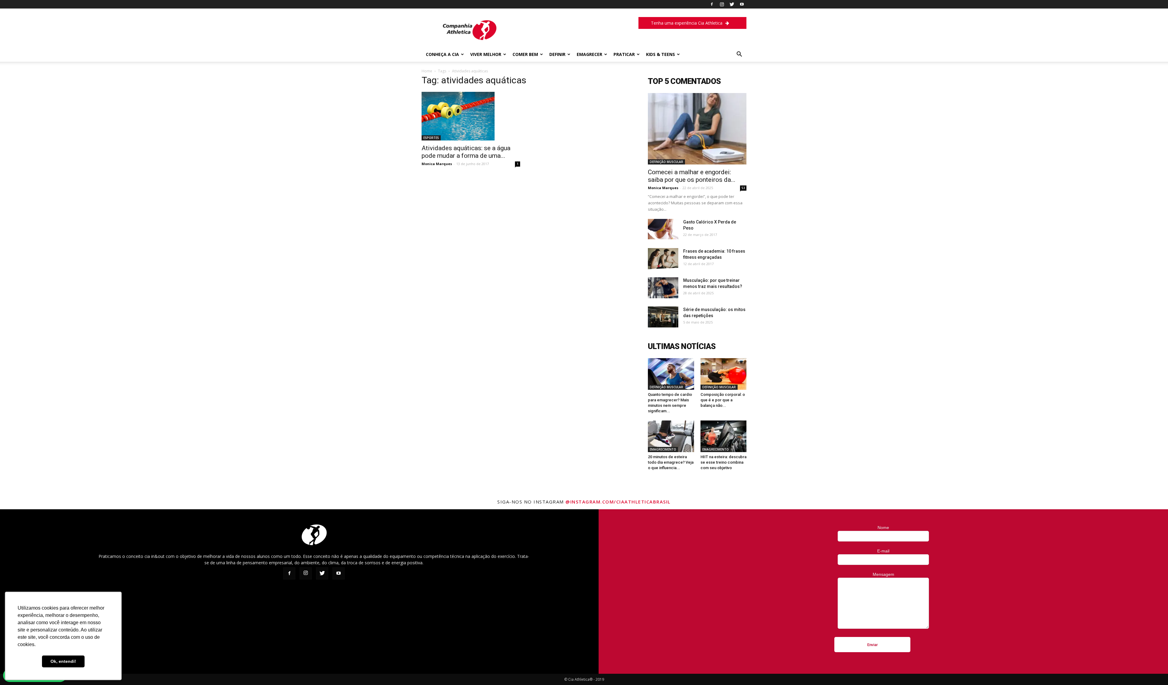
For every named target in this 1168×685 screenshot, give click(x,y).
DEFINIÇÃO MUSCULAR (666, 162)
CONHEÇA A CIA (442, 54)
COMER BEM (525, 54)
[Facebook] (711, 4)
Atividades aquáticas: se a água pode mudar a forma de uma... (466, 151)
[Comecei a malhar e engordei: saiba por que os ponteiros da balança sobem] (697, 128)
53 (743, 188)
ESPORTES (431, 138)
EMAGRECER (589, 54)
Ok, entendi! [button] (63, 661)
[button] (739, 55)
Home (427, 71)
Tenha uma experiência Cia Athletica (686, 23)
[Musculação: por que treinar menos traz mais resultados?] (663, 287)
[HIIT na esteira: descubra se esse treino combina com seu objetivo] (723, 436)
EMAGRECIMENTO (663, 449)
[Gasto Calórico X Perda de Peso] (663, 229)
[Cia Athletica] (469, 41)
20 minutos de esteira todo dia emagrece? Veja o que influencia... (670, 462)
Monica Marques (437, 163)
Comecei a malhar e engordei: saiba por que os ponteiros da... (691, 175)
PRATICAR (624, 54)
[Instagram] (721, 4)
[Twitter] (731, 4)
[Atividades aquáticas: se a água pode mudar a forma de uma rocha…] (471, 116)
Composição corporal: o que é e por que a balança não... (722, 400)
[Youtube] (741, 4)
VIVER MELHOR (485, 54)
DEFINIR (557, 54)
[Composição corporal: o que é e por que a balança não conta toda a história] (723, 374)
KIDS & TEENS (660, 54)
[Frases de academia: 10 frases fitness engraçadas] (663, 258)
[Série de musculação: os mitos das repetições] (663, 316)
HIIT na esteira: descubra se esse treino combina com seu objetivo (723, 462)
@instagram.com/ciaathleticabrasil (618, 502)
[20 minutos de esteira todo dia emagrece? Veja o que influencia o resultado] (671, 436)
